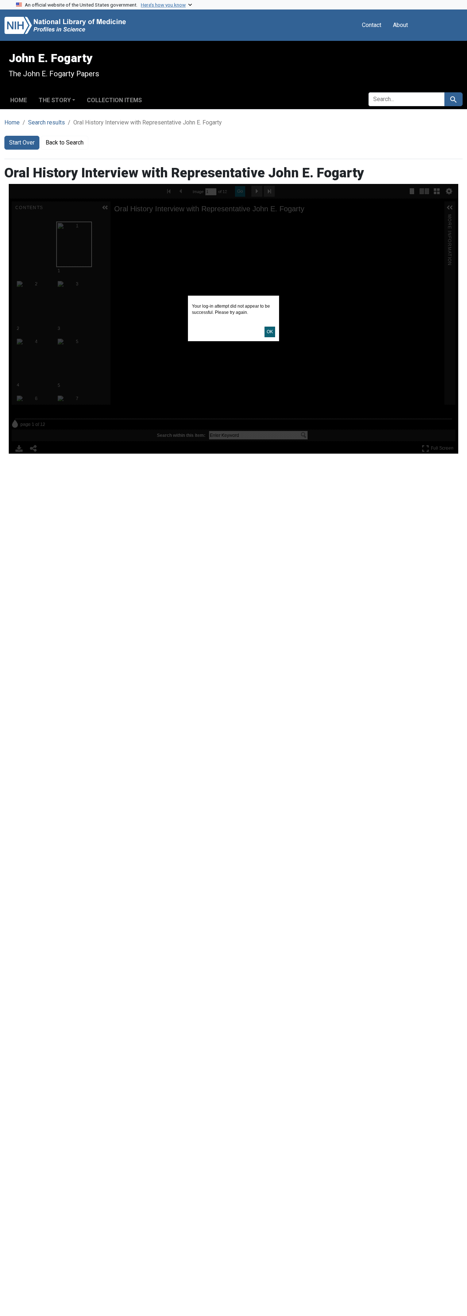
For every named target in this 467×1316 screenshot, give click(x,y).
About (400, 25)
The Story (55, 100)
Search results (46, 122)
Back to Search (65, 142)
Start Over (22, 142)
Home (18, 100)
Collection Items (114, 100)
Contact (371, 25)
